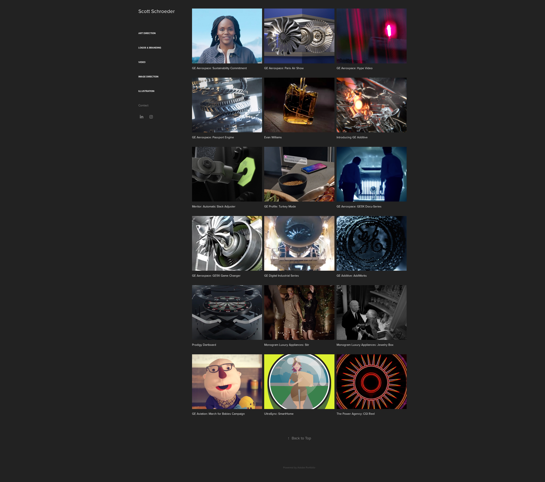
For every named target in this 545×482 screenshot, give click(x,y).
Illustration (146, 91)
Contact (143, 105)
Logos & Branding (149, 47)
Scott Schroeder (156, 11)
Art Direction (147, 33)
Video (141, 62)
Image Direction (148, 76)
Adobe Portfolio (306, 467)
